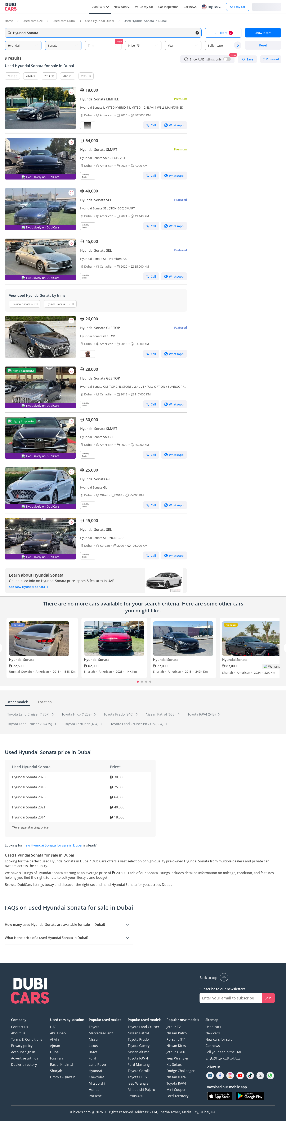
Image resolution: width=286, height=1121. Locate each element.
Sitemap (211, 1019)
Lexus (93, 1045)
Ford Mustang (139, 1064)
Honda (94, 1089)
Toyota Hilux (137, 1077)
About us (18, 1033)
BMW (93, 1052)
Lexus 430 (135, 1096)
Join (268, 998)
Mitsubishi (97, 1083)
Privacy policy (21, 1045)
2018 (10, 76)
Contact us (19, 1027)
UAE (53, 1027)
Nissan (94, 1039)
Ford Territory (177, 1096)
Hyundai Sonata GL (23, 304)
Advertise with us (24, 1058)
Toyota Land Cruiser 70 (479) (30, 724)
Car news (212, 1045)
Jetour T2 (173, 1027)
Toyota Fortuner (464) (81, 724)
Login (266, 7)
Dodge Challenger (180, 1070)
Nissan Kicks (176, 1045)
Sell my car (237, 7)
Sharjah (56, 1070)
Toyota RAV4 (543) (202, 714)
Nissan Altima (138, 1052)
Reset (263, 45)
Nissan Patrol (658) (161, 714)
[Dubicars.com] (30, 991)
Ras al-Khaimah (62, 1064)
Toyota (94, 1027)
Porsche (95, 1096)
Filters (225, 33)
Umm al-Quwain (62, 1077)
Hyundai (95, 1070)
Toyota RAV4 (176, 1083)
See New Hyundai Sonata (27, 587)
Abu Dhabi (58, 1033)
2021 (66, 76)
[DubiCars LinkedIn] (210, 1075)
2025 (84, 76)
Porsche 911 (176, 1039)
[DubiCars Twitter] (260, 1075)
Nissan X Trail (176, 1077)
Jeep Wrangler (139, 1083)
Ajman (55, 1045)
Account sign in (23, 1052)
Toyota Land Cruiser (143, 1027)
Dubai (54, 1052)
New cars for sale (218, 1039)
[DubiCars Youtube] (240, 1075)
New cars (212, 1033)
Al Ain (54, 1039)
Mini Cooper (176, 1089)
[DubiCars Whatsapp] (270, 1075)
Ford (92, 1058)
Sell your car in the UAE (223, 1052)
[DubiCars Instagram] (230, 1075)
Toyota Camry (138, 1045)
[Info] (186, 59)
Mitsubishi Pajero (141, 1089)
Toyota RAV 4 (138, 1058)
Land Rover (98, 1064)
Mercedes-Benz (101, 1033)
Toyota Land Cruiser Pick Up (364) (137, 724)
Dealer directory (24, 1064)
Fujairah (56, 1058)
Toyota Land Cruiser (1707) (28, 714)
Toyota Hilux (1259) (77, 714)
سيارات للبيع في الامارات (222, 1058)
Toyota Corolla (139, 1070)
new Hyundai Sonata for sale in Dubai (52, 845)
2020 (29, 76)
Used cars (213, 1027)
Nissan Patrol (138, 1033)
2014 (47, 76)
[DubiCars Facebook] (220, 1075)
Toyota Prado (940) (119, 714)
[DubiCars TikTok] (250, 1075)
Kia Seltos (174, 1064)
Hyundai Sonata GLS (58, 304)
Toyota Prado (138, 1039)
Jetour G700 (175, 1052)
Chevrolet (96, 1077)
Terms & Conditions (26, 1039)
